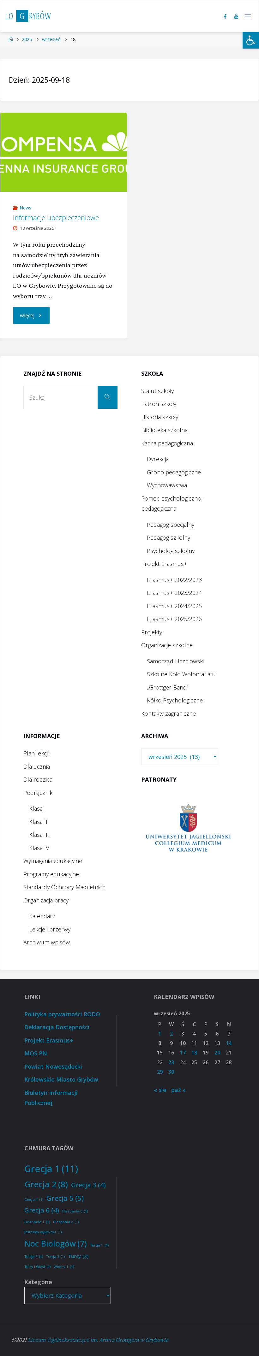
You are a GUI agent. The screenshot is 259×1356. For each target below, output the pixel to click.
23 (171, 1062)
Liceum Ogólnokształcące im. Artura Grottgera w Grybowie (98, 1340)
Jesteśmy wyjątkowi (43, 1232)
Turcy (78, 1256)
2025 (27, 39)
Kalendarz (42, 916)
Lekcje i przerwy (49, 929)
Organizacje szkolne (167, 645)
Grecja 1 (51, 1168)
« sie (160, 1090)
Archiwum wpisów (46, 942)
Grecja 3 (88, 1184)
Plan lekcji (36, 753)
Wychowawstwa (167, 485)
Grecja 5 (65, 1198)
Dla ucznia (36, 766)
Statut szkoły (157, 391)
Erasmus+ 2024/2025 (174, 606)
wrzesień (51, 39)
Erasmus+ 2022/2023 (174, 580)
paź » (178, 1090)
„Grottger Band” (167, 687)
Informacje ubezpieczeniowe (56, 217)
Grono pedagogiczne (174, 472)
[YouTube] (236, 16)
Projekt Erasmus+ (164, 563)
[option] (188, 828)
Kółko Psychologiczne (175, 700)
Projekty (151, 632)
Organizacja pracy (46, 900)
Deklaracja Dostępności (56, 1027)
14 (229, 1043)
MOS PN (35, 1053)
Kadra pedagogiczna (167, 443)
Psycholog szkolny (171, 551)
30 (171, 1071)
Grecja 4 (33, 1199)
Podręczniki (38, 792)
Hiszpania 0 (75, 1211)
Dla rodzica (37, 779)
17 (183, 1052)
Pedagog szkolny (168, 537)
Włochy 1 (64, 1267)
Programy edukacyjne (51, 874)
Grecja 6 (41, 1210)
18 (194, 1052)
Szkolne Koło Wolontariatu (181, 674)
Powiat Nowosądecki (53, 1066)
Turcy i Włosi (37, 1267)
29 (160, 1071)
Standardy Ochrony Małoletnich (64, 887)
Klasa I (37, 808)
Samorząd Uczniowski (175, 661)
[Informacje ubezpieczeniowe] (63, 152)
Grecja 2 (46, 1184)
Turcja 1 (99, 1245)
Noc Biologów (55, 1243)
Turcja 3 (55, 1256)
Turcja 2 (33, 1256)
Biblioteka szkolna (164, 430)
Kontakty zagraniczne (168, 713)
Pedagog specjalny (170, 524)
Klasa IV (39, 848)
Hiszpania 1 (37, 1222)
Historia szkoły (159, 417)
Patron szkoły (158, 404)
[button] (251, 40)
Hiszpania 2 (66, 1222)
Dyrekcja (158, 459)
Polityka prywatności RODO (62, 1014)
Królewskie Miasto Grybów (61, 1079)
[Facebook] (225, 16)
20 (217, 1052)
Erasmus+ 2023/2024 (174, 592)
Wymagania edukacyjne (52, 861)
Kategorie (38, 1282)
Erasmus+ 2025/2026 (174, 619)
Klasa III (39, 834)
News (25, 207)
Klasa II (38, 821)
